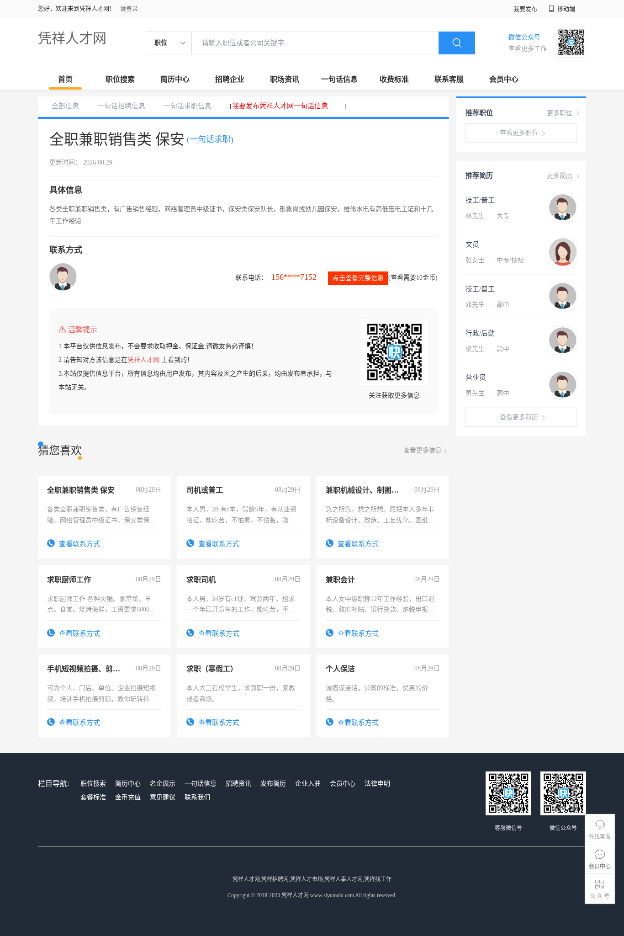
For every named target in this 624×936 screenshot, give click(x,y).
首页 (65, 79)
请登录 (129, 8)
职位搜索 (120, 79)
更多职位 (559, 113)
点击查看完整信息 (358, 278)
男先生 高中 (487, 393)
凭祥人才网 (72, 38)
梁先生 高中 (487, 349)
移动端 (565, 8)
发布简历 (273, 783)
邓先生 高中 (487, 304)
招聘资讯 (238, 783)
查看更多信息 (422, 450)
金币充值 (128, 797)
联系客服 (449, 79)
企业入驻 (308, 783)
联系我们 (197, 797)
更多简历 (559, 175)
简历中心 (175, 79)
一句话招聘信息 (121, 106)
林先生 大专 (487, 216)
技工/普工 (480, 200)
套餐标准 (93, 797)
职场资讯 (284, 79)
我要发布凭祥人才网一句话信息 (280, 106)
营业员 (475, 377)
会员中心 (503, 79)
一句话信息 (339, 79)
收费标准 (394, 79)
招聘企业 (229, 79)
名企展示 (162, 783)
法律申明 (377, 783)
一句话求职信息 (188, 106)
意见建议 (162, 797)
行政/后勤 (480, 333)
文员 (472, 244)
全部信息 (65, 106)
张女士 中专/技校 (494, 260)
